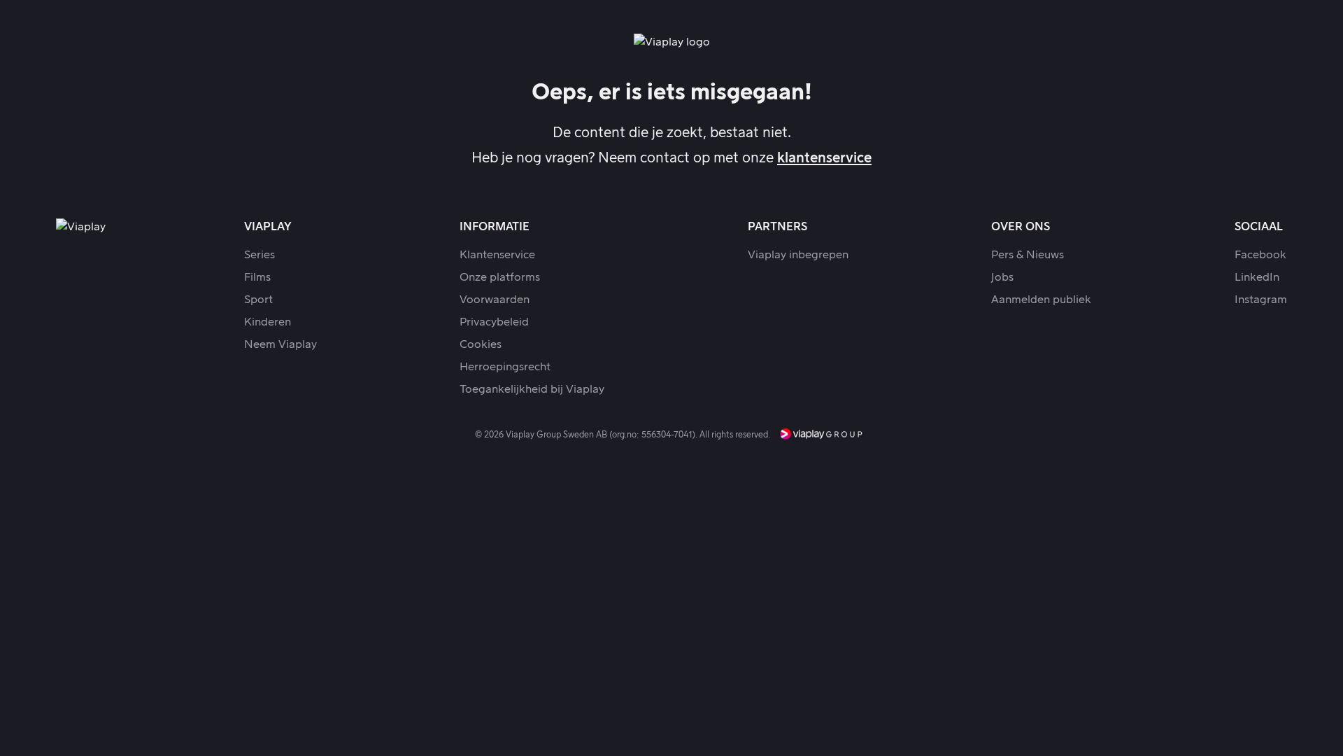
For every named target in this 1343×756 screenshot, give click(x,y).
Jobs (1002, 277)
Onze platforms (500, 277)
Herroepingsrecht (505, 366)
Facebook (1260, 254)
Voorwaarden (495, 299)
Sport (258, 299)
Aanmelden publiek (1041, 299)
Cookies (481, 344)
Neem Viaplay (280, 344)
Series (259, 254)
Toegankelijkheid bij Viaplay (532, 389)
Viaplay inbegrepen (798, 254)
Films (257, 277)
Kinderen (267, 322)
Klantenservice (497, 254)
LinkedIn (1257, 277)
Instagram (1261, 299)
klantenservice (824, 158)
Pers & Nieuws (1027, 254)
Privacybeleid (494, 322)
